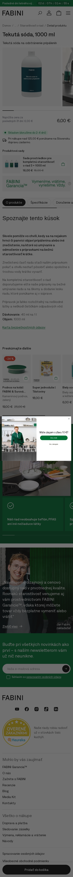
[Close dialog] (69, 418)
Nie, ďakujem (53, 444)
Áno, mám (54, 438)
